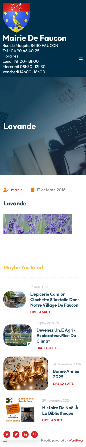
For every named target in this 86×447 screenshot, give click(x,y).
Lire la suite (40, 312)
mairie (17, 189)
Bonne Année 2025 (66, 373)
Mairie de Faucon (35, 38)
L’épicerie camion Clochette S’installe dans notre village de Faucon (55, 299)
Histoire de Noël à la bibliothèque (60, 410)
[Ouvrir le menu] (80, 58)
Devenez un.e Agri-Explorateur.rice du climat (56, 335)
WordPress (76, 440)
